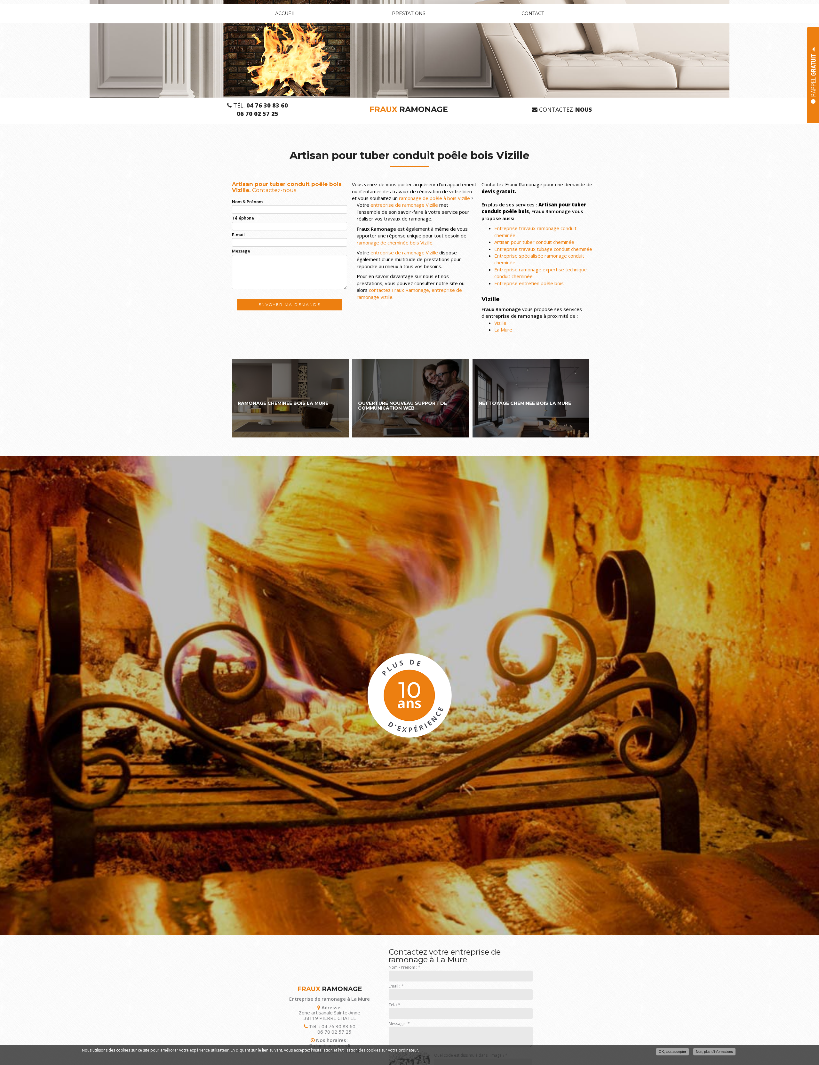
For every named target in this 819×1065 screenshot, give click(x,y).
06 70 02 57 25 (334, 1032)
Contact (532, 13)
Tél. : (394, 1004)
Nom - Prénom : (404, 967)
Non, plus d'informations (714, 1051)
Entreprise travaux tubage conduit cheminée (543, 249)
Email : (396, 986)
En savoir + (290, 398)
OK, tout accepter (672, 1051)
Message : (399, 1023)
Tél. (260, 105)
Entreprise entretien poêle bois (529, 283)
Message (241, 251)
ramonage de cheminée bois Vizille (395, 242)
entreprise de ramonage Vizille (404, 205)
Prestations (408, 13)
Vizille (500, 323)
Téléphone (243, 218)
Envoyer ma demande (289, 304)
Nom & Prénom (247, 201)
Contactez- (564, 110)
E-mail (238, 234)
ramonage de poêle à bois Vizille (434, 198)
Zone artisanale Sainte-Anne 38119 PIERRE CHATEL (329, 1015)
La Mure (503, 329)
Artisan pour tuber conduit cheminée (534, 242)
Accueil (285, 13)
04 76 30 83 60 (338, 1026)
